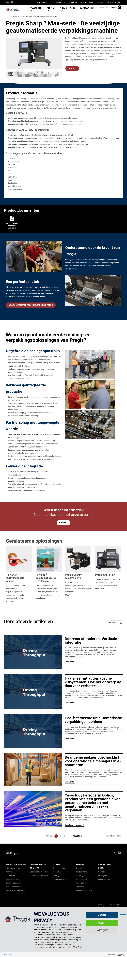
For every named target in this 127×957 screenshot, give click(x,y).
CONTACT (72, 68)
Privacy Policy (7, 955)
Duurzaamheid (81, 872)
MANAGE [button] (102, 915)
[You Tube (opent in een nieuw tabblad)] (11, 2)
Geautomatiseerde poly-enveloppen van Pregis (30, 305)
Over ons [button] (41, 2)
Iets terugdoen (81, 876)
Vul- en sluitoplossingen (39, 876)
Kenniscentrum (87, 8)
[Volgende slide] (55, 53)
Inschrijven (102, 876)
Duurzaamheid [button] (57, 2)
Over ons (79, 868)
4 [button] (68, 836)
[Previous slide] (12, 53)
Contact (100, 2)
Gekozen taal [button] (114, 2)
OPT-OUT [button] (102, 930)
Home (7, 16)
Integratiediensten (60, 879)
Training (56, 876)
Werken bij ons (87, 2)
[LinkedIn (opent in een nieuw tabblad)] (7, 2)
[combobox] (107, 7)
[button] (37, 9)
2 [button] (60, 836)
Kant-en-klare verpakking (15, 890)
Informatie (73, 2)
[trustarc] (119, 955)
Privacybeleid (81, 883)
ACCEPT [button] (102, 922)
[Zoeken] (119, 7)
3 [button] (64, 836)
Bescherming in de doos (39, 872)
